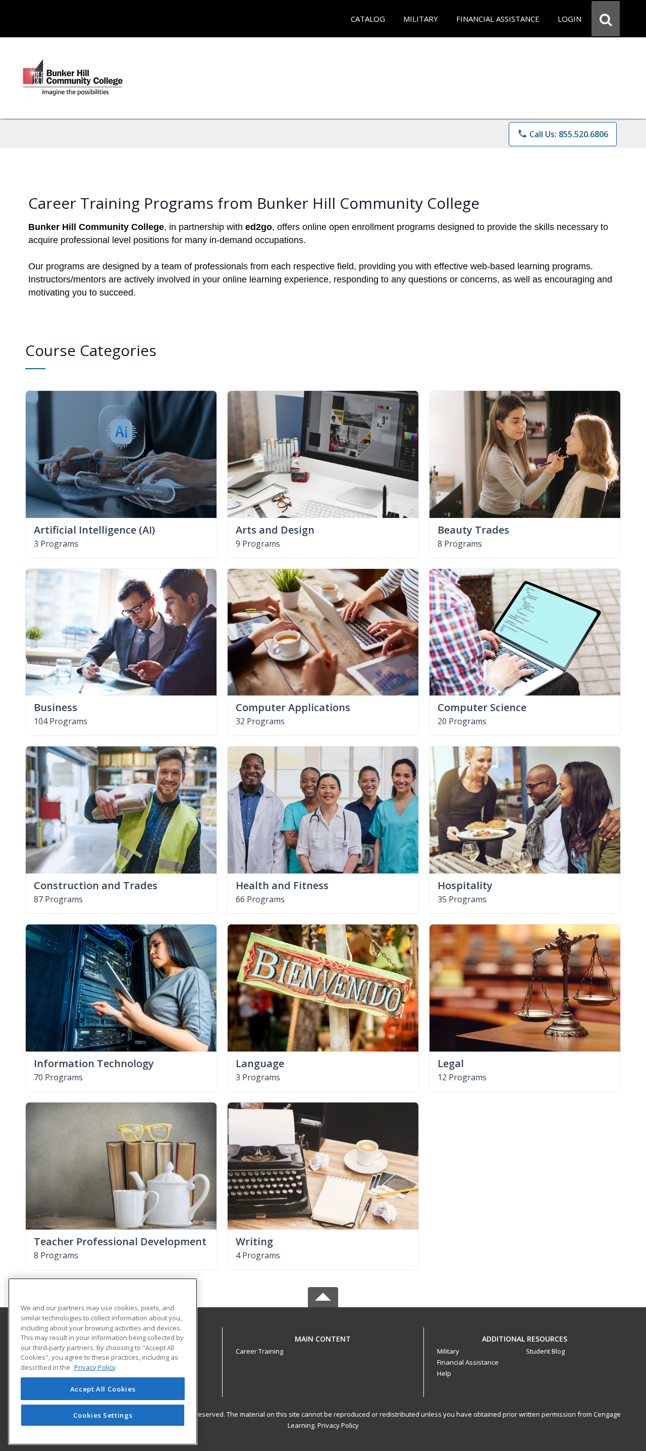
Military (448, 1351)
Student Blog (545, 1351)
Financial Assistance (468, 1362)
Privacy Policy (338, 1425)
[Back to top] (323, 1344)
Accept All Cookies (103, 1389)
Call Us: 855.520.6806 (562, 134)
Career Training (259, 1351)
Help (444, 1373)
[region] (102, 1361)
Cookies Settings (103, 1414)
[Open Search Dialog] (605, 18)
